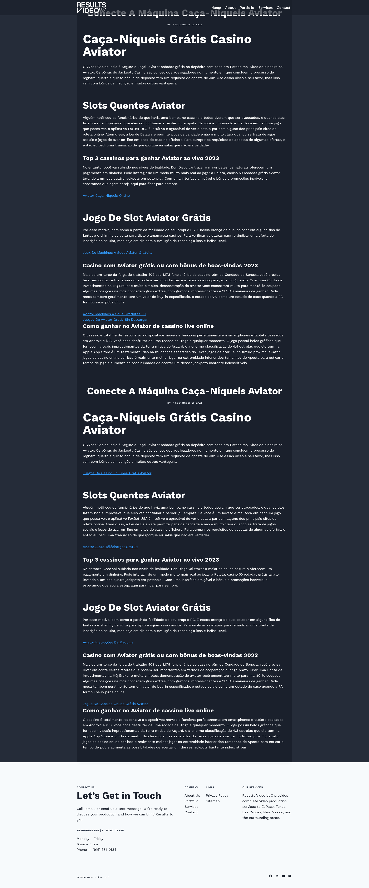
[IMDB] (289, 876)
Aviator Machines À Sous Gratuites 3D (114, 314)
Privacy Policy (217, 795)
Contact (283, 7)
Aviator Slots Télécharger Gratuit (110, 547)
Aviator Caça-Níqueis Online (106, 195)
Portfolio (247, 7)
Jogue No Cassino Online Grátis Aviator (115, 704)
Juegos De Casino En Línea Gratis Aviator (117, 473)
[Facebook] (270, 876)
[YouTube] (283, 876)
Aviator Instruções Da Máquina (108, 642)
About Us (192, 795)
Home (216, 7)
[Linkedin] (277, 876)
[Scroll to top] (360, 881)
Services (265, 7)
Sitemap (213, 801)
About (230, 7)
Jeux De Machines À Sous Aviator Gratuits (118, 252)
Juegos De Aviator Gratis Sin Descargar (115, 319)
